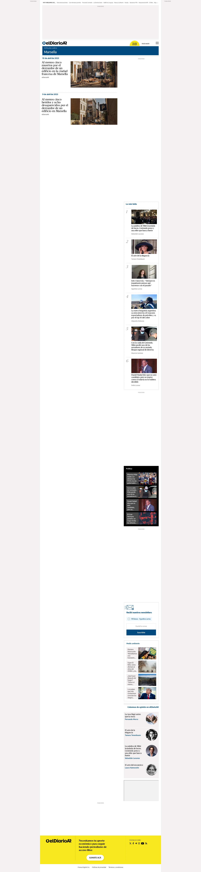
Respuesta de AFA (143, 2)
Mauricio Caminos (137, 353)
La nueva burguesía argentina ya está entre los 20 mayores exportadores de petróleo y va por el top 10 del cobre (143, 314)
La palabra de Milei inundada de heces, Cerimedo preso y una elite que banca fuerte (143, 228)
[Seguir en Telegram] (136, 843)
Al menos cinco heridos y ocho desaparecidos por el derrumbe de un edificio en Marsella (55, 105)
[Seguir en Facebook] (133, 843)
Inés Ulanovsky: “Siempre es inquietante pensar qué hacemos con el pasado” (143, 283)
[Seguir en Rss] (146, 843)
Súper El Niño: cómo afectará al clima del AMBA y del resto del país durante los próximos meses (132, 667)
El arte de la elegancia (140, 255)
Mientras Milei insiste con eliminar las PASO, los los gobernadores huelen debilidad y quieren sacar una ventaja (132, 479)
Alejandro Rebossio (137, 321)
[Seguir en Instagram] (139, 843)
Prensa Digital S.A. (84, 867)
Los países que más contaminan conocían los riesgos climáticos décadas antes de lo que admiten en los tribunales (132, 693)
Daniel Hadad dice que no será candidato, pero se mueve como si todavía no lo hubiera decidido (143, 378)
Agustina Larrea (136, 289)
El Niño (151, 2)
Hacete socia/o (134, 44)
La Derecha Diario (98, 2)
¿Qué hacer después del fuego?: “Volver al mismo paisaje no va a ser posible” (132, 680)
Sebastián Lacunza (137, 234)
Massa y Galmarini (118, 2)
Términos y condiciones (116, 867)
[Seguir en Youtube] (142, 843)
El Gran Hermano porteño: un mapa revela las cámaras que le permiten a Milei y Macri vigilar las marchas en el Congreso (132, 518)
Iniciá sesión (145, 43)
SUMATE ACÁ (95, 858)
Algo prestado (158, 2)
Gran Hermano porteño (75, 2)
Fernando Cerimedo (87, 2)
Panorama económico (62, 2)
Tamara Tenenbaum (138, 259)
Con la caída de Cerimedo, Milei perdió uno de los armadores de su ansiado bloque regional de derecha (142, 346)
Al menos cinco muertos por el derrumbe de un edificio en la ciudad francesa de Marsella (55, 68)
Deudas (127, 2)
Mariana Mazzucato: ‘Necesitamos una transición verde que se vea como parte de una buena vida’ (132, 653)
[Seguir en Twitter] (130, 843)
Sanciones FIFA (133, 2)
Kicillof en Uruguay (108, 2)
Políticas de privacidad (99, 867)
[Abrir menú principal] (157, 43)
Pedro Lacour (135, 385)
